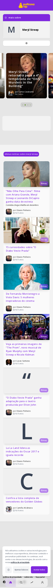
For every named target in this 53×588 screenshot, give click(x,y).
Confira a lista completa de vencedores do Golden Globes (24, 499)
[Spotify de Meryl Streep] (26, 43)
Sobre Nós (28, 577)
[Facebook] (4, 582)
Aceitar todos (39, 569)
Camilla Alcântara (24, 508)
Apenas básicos (21, 569)
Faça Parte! (40, 577)
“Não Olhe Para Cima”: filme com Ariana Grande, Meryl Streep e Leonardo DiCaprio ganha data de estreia (23, 196)
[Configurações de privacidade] (8, 570)
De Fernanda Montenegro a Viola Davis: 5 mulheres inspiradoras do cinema (23, 297)
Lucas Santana (23, 361)
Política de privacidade (12, 577)
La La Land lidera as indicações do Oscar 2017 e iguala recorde (23, 451)
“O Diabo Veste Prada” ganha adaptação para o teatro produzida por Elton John (24, 401)
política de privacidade (20, 562)
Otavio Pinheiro (23, 210)
